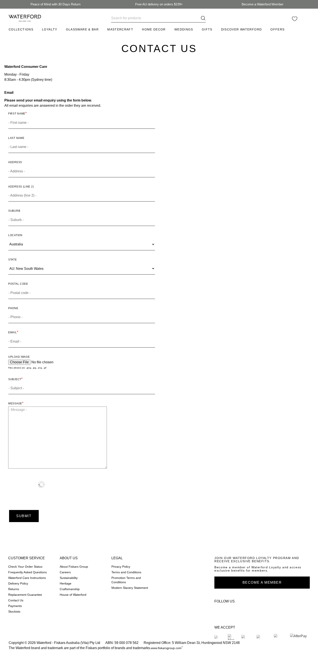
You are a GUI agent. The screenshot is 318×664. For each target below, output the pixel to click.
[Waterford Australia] (219, 611)
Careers (65, 572)
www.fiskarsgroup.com (166, 648)
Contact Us (15, 600)
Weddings (183, 29)
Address (15, 162)
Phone (13, 308)
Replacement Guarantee (25, 594)
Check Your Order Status (25, 566)
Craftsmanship (70, 589)
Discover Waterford (241, 29)
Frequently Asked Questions (27, 572)
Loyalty (49, 29)
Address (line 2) (21, 186)
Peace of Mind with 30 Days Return (55, 4)
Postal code (18, 283)
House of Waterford (73, 594)
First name (16, 113)
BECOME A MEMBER (262, 582)
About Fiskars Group (74, 566)
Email (12, 332)
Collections (21, 29)
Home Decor (154, 29)
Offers (277, 29)
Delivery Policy (18, 583)
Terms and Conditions (126, 572)
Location (15, 235)
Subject (14, 379)
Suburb (14, 210)
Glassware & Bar (82, 29)
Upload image (19, 356)
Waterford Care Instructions (27, 578)
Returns (13, 589)
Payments (15, 606)
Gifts (207, 29)
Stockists (14, 611)
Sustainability (69, 578)
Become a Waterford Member (262, 4)
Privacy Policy (120, 566)
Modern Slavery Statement (129, 587)
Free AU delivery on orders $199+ (159, 4)
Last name (16, 138)
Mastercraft (120, 29)
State (12, 259)
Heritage (65, 583)
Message (15, 403)
